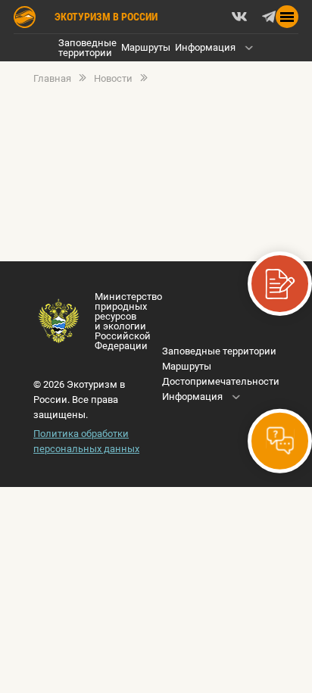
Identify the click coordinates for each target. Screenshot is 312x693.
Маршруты (145, 47)
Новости (113, 78)
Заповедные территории (87, 47)
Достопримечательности (220, 381)
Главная (52, 78)
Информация (205, 47)
